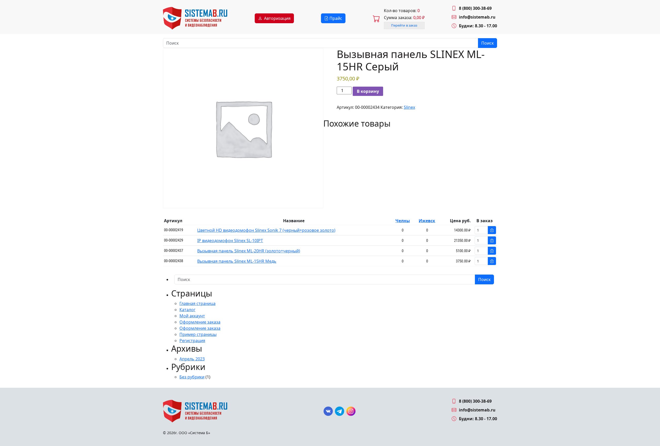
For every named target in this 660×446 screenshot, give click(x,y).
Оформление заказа (199, 322)
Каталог (187, 309)
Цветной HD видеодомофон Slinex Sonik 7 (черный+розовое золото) (266, 230)
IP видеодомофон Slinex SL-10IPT (230, 240)
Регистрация (192, 340)
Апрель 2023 (192, 359)
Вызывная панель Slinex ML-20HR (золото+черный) (248, 251)
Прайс (335, 18)
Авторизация (277, 18)
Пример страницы (198, 334)
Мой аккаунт (192, 316)
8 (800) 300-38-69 (475, 8)
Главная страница (197, 303)
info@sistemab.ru (477, 17)
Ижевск (427, 221)
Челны (402, 221)
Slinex (409, 107)
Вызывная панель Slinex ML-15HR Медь (236, 261)
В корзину (368, 91)
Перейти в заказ (404, 25)
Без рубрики (191, 377)
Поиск (487, 43)
